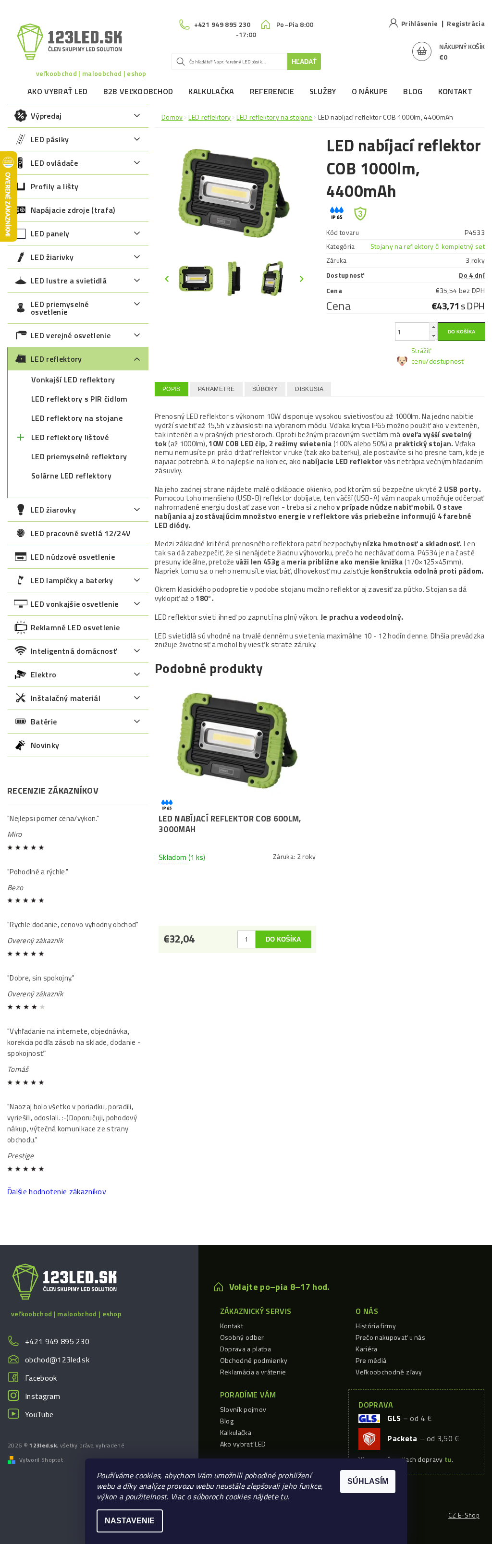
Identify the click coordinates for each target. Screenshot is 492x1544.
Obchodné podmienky (254, 1360)
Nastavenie (130, 1521)
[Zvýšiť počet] (433, 326)
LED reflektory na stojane (77, 418)
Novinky (45, 745)
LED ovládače (54, 163)
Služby (322, 91)
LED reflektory (56, 359)
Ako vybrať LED (57, 91)
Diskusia (309, 389)
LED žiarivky (52, 257)
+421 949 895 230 (57, 1341)
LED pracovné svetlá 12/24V (81, 533)
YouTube (39, 1414)
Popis (171, 389)
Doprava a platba (245, 1349)
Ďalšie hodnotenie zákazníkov (56, 1191)
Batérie (44, 721)
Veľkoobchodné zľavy (389, 1372)
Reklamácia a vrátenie (253, 1372)
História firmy (375, 1326)
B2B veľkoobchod (138, 91)
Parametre (216, 389)
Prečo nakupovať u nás (390, 1337)
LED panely (50, 233)
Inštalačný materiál (65, 698)
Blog (412, 91)
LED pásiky (50, 139)
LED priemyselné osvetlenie (60, 308)
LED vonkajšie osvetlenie (75, 604)
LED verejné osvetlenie (71, 335)
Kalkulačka (211, 91)
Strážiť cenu (421, 355)
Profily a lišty (55, 186)
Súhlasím (367, 1481)
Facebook (41, 1378)
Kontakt (455, 91)
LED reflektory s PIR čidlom (79, 398)
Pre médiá (371, 1360)
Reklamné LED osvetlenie (75, 627)
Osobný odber (242, 1337)
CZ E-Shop (464, 1515)
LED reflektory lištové (70, 437)
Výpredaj (46, 116)
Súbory (265, 389)
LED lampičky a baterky (72, 580)
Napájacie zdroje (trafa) (73, 210)
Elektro (43, 674)
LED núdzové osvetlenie (73, 557)
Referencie (272, 91)
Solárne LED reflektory (71, 475)
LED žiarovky (53, 509)
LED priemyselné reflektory (79, 456)
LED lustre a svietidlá (69, 280)
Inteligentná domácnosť (74, 651)
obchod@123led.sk (57, 1359)
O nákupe (370, 91)
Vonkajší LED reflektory (73, 379)
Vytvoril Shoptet (41, 1460)
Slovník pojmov (243, 1409)
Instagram (42, 1396)
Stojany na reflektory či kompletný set (427, 246)
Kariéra (366, 1349)
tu (283, 1496)
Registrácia (466, 23)
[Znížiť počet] (433, 335)
